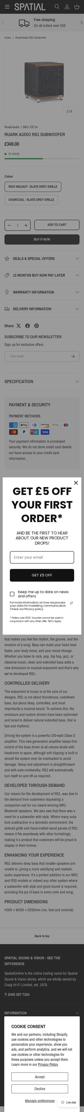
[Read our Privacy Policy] (71, 603)
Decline (39, 1088)
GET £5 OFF (42, 575)
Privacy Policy (48, 1064)
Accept (40, 1076)
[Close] (76, 482)
